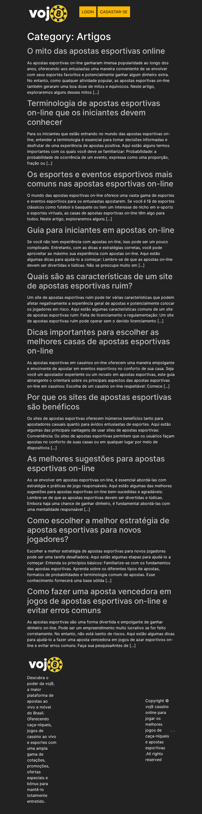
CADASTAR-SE (114, 11)
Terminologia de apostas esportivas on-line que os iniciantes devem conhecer (93, 112)
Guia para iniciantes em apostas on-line (100, 230)
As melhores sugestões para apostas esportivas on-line (96, 463)
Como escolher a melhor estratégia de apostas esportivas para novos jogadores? (98, 530)
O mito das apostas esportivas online (96, 51)
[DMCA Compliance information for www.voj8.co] (173, 730)
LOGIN (88, 11)
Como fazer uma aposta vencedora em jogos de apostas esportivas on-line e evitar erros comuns (99, 601)
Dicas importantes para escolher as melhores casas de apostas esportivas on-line (98, 341)
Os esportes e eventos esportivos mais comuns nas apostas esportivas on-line (100, 179)
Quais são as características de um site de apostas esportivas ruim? (100, 281)
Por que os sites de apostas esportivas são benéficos (99, 401)
